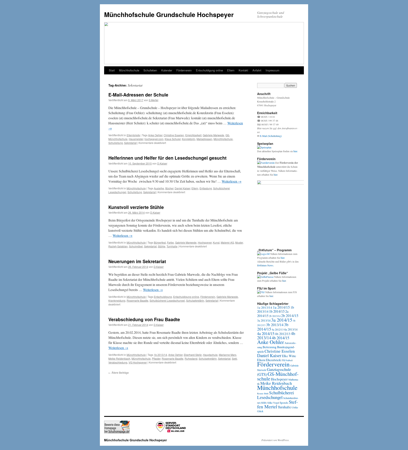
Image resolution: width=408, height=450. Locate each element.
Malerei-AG (227, 242)
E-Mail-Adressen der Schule (138, 94)
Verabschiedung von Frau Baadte (144, 319)
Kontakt (243, 70)
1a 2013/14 (264, 307)
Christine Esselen (174, 135)
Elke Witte (289, 356)
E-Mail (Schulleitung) (271, 136)
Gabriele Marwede (213, 135)
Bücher (169, 188)
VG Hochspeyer (138, 362)
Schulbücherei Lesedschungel (167, 300)
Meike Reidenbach (119, 358)
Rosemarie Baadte (137, 300)
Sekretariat (130, 143)
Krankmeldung (116, 300)
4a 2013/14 (291, 329)
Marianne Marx (227, 354)
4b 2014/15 (280, 337)
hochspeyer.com (153, 139)
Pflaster (156, 358)
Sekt (234, 358)
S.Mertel (153, 100)
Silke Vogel (273, 402)
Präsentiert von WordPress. (275, 440)
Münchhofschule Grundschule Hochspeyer (169, 14)
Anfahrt (256, 70)
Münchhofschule (129, 70)
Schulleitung (115, 143)
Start (112, 70)
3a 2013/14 (264, 320)
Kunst (216, 242)
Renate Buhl (262, 393)
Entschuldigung (163, 296)
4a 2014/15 (265, 333)
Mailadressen (204, 139)
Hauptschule (210, 354)
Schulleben (150, 70)
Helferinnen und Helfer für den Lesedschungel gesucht (167, 158)
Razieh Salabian (118, 246)
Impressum (272, 70)
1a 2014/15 (281, 307)
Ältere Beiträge (118, 372)
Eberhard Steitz (193, 354)
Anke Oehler (155, 135)
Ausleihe (159, 188)
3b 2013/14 (274, 324)
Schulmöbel (136, 246)
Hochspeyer (205, 242)
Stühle (161, 246)
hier (295, 151)
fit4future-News (265, 265)
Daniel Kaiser (182, 188)
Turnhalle (172, 246)
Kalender (166, 70)
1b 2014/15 (277, 311)
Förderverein (184, 70)
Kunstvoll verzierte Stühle (136, 207)
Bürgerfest (160, 242)
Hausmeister (136, 139)
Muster (239, 242)
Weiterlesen (231, 181)
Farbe (170, 242)
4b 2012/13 (282, 334)
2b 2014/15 (289, 315)
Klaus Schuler (173, 139)
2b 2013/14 (274, 316)
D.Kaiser (162, 163)
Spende (284, 403)
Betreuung (269, 347)
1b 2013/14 (160, 354)
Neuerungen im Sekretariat (137, 261)
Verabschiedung (117, 362)
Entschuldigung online (209, 70)
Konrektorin (188, 139)
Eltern (230, 70)
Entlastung (206, 188)
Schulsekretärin (195, 300)
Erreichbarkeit (193, 135)
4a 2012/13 (277, 329)
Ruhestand (191, 358)
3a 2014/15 (281, 320)
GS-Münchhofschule (278, 376)
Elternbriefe (133, 135)
